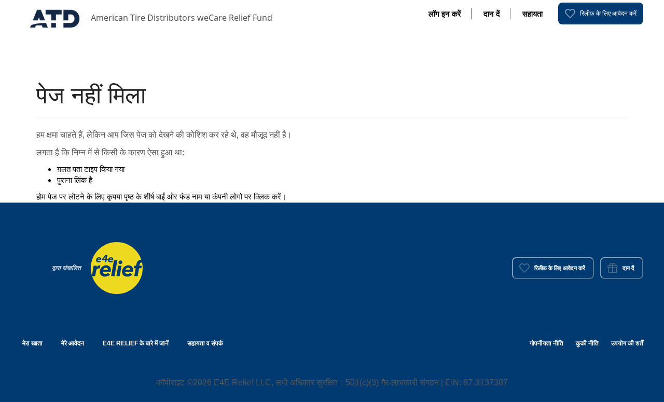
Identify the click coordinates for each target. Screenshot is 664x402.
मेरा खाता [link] (32, 343)
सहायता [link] (532, 13)
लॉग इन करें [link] (444, 13)
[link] (600, 13)
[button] (56, 17)
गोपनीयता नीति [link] (546, 343)
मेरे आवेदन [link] (72, 343)
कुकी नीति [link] (587, 343)
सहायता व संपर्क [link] (205, 343)
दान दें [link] (491, 13)
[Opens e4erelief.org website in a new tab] (116, 267)
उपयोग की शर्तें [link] (627, 343)
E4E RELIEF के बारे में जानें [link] (136, 343)
